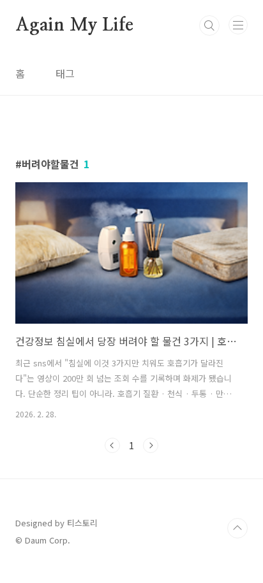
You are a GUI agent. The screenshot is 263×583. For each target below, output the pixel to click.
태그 (65, 73)
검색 (209, 25)
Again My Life (74, 25)
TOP (237, 528)
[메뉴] (238, 24)
